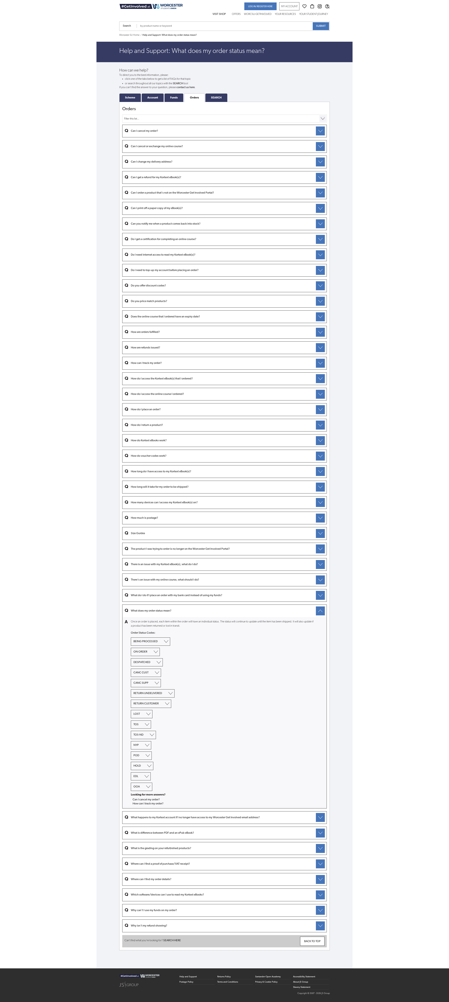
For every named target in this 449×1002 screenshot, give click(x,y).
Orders (194, 97)
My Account (289, 6)
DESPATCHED (141, 662)
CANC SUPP (140, 683)
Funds (174, 97)
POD (136, 755)
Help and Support (188, 977)
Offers (236, 14)
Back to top (312, 941)
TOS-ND (138, 734)
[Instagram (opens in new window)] (319, 6)
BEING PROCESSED (145, 641)
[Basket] (312, 6)
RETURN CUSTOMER (146, 703)
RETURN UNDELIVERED (147, 693)
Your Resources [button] (285, 14)
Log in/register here (260, 6)
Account (152, 97)
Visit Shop (219, 14)
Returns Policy (224, 977)
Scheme (130, 97)
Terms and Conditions (227, 982)
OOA (136, 786)
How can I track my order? (148, 803)
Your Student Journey (313, 14)
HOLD (137, 766)
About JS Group (300, 982)
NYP (136, 745)
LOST (136, 714)
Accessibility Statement (304, 977)
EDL (135, 776)
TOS (136, 724)
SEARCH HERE (172, 940)
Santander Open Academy (268, 977)
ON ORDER (140, 652)
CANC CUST (141, 672)
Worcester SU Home (129, 35)
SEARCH (216, 97)
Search (127, 26)
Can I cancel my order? (146, 799)
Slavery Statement (301, 987)
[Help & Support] (327, 6)
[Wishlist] (304, 6)
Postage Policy (186, 982)
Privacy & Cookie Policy (266, 982)
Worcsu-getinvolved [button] (258, 14)
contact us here (185, 87)
